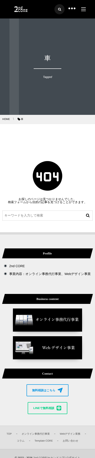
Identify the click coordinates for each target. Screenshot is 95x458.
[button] (47, 390)
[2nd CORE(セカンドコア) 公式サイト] (20, 9)
